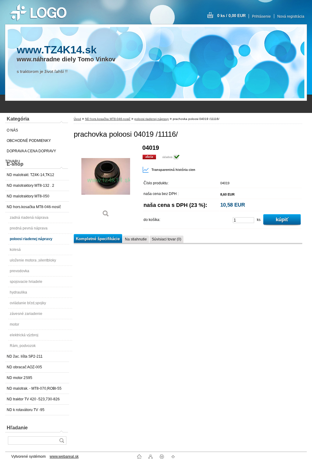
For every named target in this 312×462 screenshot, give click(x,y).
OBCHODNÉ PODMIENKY (29, 141)
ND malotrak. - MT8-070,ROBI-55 (34, 388)
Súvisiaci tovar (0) (166, 239)
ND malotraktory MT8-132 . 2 (30, 185)
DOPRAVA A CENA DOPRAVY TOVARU (30, 152)
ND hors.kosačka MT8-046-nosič (34, 207)
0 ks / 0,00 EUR (231, 15)
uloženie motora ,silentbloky (33, 260)
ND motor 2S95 (19, 378)
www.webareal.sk (64, 456)
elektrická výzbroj (24, 335)
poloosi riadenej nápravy (31, 239)
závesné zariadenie (26, 314)
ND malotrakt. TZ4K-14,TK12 (30, 175)
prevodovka (19, 271)
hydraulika (18, 292)
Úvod (77, 119)
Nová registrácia (290, 16)
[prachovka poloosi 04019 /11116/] (105, 183)
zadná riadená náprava (29, 217)
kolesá (15, 249)
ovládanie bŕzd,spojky (28, 303)
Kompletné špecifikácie (98, 238)
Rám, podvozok (23, 346)
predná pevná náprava (29, 228)
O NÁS (12, 130)
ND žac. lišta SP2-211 (25, 356)
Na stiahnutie (136, 239)
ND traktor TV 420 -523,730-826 (33, 399)
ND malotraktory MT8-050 (28, 196)
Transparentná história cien (173, 169)
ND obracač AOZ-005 (24, 367)
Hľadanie (17, 427)
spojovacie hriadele (26, 282)
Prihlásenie (261, 16)
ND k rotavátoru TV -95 (25, 410)
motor (14, 324)
